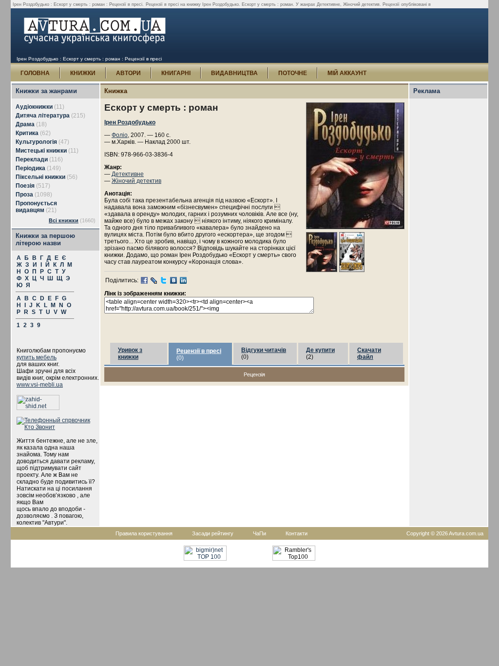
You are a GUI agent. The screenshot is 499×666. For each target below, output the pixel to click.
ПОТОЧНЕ (292, 73)
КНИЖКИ (83, 73)
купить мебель (37, 357)
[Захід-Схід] (38, 408)
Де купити (320, 350)
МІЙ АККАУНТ (346, 73)
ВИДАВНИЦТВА (234, 73)
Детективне (128, 174)
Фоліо (120, 135)
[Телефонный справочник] (58, 427)
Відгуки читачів (263, 350)
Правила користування (144, 533)
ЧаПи (259, 533)
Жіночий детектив (136, 180)
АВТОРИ (128, 73)
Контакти (296, 533)
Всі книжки (63, 220)
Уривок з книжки (130, 353)
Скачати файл (369, 353)
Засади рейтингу (212, 533)
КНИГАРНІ (176, 73)
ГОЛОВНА (35, 73)
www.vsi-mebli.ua (40, 384)
